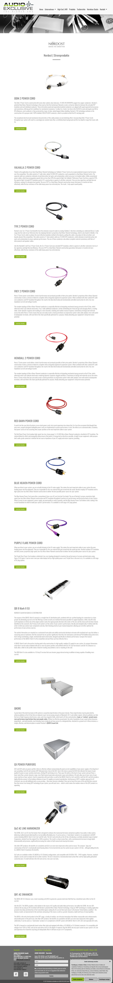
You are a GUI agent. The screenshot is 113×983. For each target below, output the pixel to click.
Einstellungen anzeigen (104, 979)
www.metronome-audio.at (20, 966)
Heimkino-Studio (92, 9)
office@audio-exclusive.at (23, 960)
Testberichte (81, 9)
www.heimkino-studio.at (20, 969)
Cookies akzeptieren (77, 979)
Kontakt (102, 9)
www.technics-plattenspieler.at (22, 964)
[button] (110, 961)
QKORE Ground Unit (52, 723)
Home (41, 9)
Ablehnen (91, 979)
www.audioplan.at (18, 968)
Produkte (72, 9)
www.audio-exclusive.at (20, 963)
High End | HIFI (62, 9)
